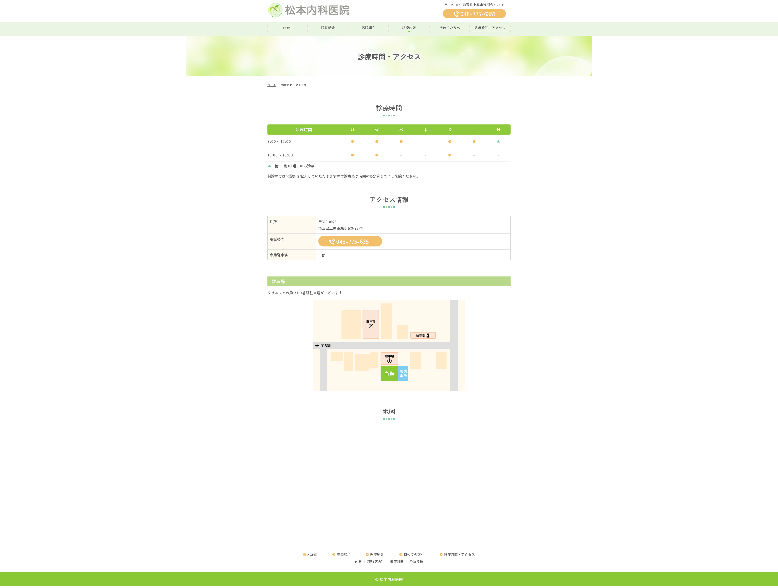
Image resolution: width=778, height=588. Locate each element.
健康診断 (397, 561)
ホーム (271, 85)
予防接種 (416, 561)
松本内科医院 (391, 579)
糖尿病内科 (376, 561)
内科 (358, 561)
